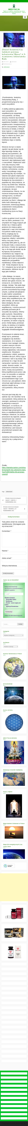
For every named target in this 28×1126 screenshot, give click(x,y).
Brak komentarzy (8, 64)
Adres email (7, 558)
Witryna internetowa (9, 566)
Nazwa (5, 551)
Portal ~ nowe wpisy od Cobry (12, 603)
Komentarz (6, 531)
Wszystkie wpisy (11, 599)
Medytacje (9, 601)
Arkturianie (7, 67)
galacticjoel (13, 61)
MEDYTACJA (14, 9)
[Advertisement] (14, 887)
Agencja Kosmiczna (12, 606)
